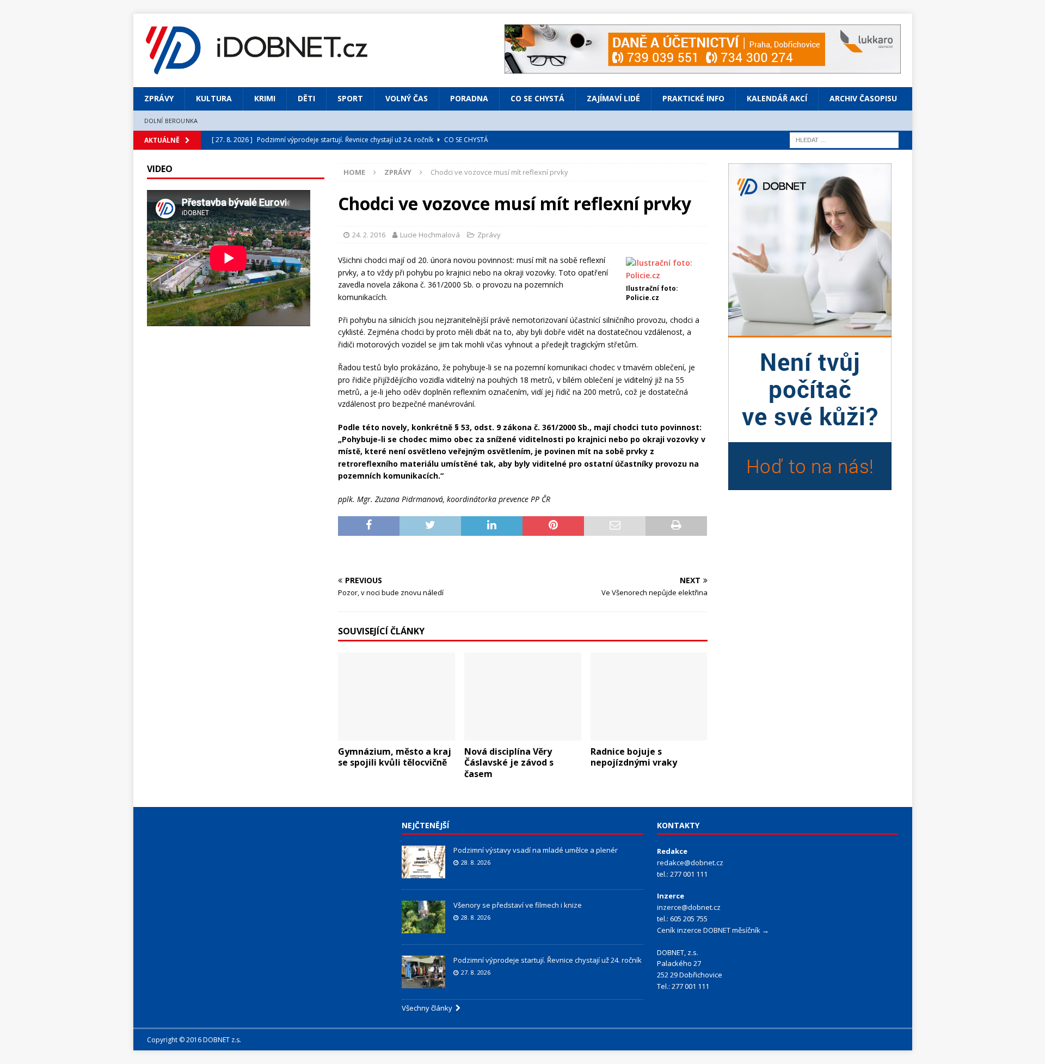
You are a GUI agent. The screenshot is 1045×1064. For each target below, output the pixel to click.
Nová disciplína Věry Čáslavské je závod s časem (509, 762)
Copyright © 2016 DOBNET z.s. (194, 1039)
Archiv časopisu (863, 98)
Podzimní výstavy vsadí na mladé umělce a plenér (535, 850)
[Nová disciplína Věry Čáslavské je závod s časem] (522, 696)
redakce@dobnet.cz (690, 862)
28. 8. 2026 (475, 862)
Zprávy (159, 98)
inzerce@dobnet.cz (689, 907)
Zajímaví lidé (613, 98)
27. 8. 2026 (475, 972)
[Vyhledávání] (844, 139)
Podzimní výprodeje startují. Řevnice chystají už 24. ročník (547, 960)
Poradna (469, 98)
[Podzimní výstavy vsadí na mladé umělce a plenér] (423, 862)
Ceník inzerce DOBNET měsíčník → (713, 930)
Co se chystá (537, 98)
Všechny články (429, 1008)
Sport (350, 98)
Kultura (214, 98)
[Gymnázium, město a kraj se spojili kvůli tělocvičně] (396, 696)
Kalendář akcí (777, 98)
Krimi (264, 98)
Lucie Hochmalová (430, 235)
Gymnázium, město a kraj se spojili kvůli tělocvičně (394, 757)
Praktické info (693, 98)
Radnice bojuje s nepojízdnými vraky (634, 757)
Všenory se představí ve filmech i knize (517, 905)
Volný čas (406, 98)
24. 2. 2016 (368, 235)
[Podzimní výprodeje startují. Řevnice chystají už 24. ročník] (423, 972)
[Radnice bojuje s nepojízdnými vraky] (649, 696)
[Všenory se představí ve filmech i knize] (423, 917)
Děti (306, 98)
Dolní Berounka (171, 121)
